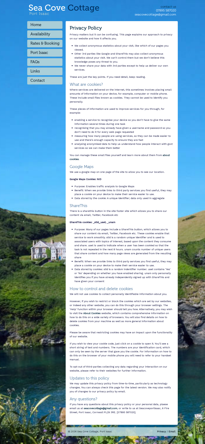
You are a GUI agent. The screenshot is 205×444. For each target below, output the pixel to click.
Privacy (161, 431)
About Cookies (92, 313)
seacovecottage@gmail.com (155, 14)
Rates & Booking (44, 43)
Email (172, 431)
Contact (37, 80)
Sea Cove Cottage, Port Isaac (75, 13)
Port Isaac (39, 53)
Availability (40, 34)
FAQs (35, 62)
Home (35, 25)
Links (35, 71)
